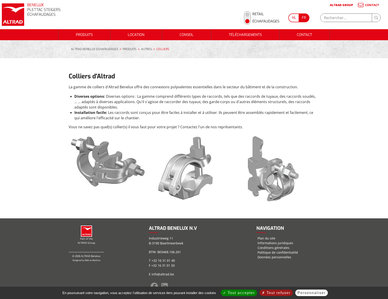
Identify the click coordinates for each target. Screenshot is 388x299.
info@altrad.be (163, 274)
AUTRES (146, 49)
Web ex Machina (92, 260)
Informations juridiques (275, 243)
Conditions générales (273, 248)
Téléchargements (245, 34)
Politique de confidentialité (278, 252)
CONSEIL (187, 34)
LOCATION (136, 34)
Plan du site (266, 238)
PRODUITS (84, 34)
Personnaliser (312, 293)
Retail (258, 14)
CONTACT (372, 5)
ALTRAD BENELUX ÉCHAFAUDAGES (94, 49)
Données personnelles (274, 257)
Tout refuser (278, 293)
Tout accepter (240, 293)
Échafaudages (265, 21)
